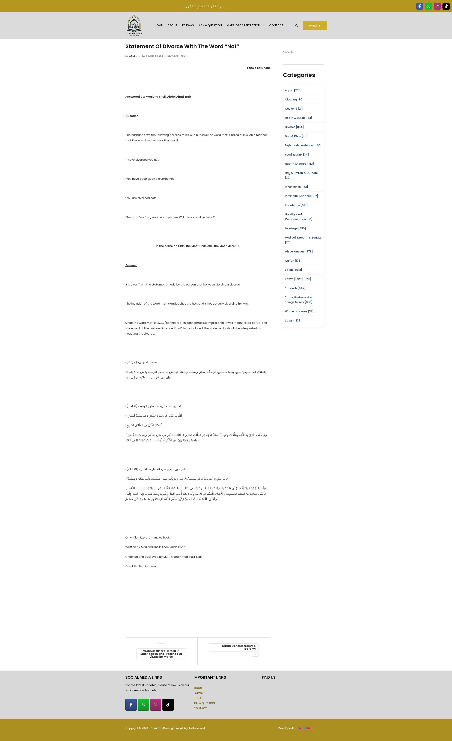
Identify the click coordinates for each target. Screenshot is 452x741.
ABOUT (172, 25)
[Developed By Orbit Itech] (306, 728)
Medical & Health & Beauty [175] (303, 240)
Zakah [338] (293, 320)
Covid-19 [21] (294, 109)
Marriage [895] (295, 228)
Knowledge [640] (297, 205)
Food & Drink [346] (298, 154)
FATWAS (188, 25)
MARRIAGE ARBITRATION (243, 25)
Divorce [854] (177, 56)
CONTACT (276, 25)
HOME (158, 25)
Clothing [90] (294, 99)
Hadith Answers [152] (299, 164)
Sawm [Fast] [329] (298, 279)
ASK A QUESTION (210, 25)
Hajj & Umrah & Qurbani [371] (301, 175)
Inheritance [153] (296, 187)
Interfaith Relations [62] (301, 196)
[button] (296, 25)
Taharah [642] (295, 288)
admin (133, 56)
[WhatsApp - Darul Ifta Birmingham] (143, 705)
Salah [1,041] (293, 270)
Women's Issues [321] (299, 311)
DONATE (199, 698)
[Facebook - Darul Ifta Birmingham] (131, 705)
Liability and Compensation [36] (298, 217)
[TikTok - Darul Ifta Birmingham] (168, 705)
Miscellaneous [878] (299, 251)
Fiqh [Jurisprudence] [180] (303, 145)
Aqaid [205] (293, 90)
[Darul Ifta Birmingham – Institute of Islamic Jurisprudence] (134, 25)
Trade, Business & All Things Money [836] (299, 300)
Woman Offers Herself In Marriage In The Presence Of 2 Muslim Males (161, 654)
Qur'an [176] (293, 261)
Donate (314, 25)
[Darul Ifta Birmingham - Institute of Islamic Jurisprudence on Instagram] (155, 705)
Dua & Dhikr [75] (296, 136)
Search (288, 52)
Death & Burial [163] (298, 118)
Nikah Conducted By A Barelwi (239, 647)
